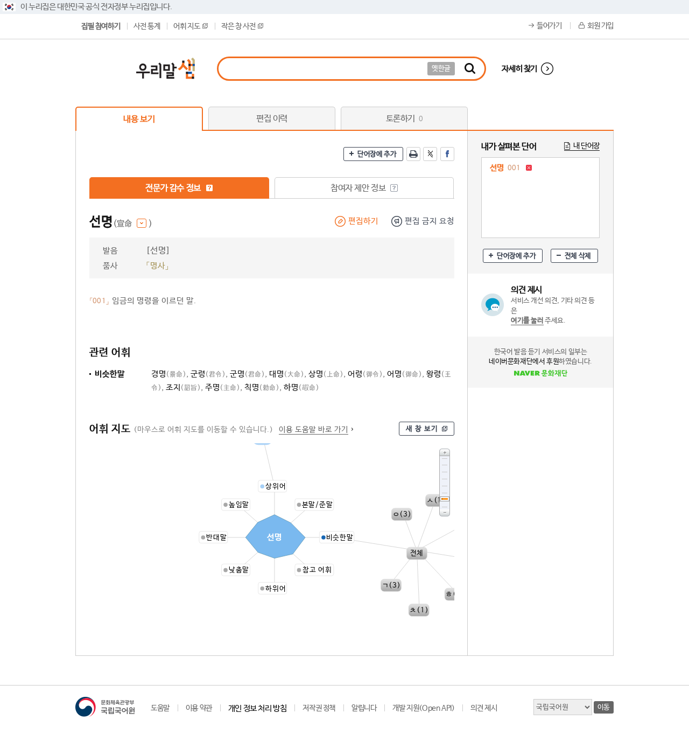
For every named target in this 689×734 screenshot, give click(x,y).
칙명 (261, 387)
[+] (444, 452)
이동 (603, 707)
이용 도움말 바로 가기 (313, 429)
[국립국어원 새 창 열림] (105, 707)
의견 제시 (483, 708)
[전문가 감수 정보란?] (209, 188)
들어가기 (549, 26)
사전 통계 (146, 26)
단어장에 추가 (376, 154)
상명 (325, 374)
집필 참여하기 (100, 26)
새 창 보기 (422, 429)
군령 (208, 374)
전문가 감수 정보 (173, 188)
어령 (365, 374)
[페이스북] (447, 154)
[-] (444, 512)
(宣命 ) (132, 224)
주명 (222, 387)
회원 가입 (600, 26)
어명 (404, 374)
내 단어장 (586, 146)
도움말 (160, 708)
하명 (301, 387)
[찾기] (470, 69)
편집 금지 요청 (429, 221)
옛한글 (441, 69)
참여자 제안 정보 (359, 188)
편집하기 (363, 221)
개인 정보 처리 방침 (257, 708)
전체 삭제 (578, 256)
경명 (168, 374)
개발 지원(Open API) (423, 708)
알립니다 (363, 708)
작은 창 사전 (238, 26)
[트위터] (430, 154)
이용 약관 (199, 708)
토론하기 (404, 119)
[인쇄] (413, 154)
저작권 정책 (319, 708)
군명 (247, 374)
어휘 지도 (186, 26)
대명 (286, 374)
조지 (183, 387)
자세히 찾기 (519, 68)
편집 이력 (271, 119)
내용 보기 (138, 119)
